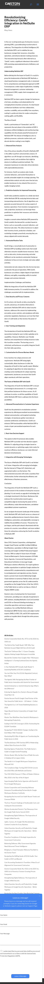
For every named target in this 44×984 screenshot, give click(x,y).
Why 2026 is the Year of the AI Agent (16, 777)
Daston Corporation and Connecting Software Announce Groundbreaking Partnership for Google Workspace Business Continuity (20, 790)
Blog (6, 30)
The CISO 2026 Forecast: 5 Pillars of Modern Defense (21, 774)
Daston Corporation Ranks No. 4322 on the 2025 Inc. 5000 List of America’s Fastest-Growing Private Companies (21, 871)
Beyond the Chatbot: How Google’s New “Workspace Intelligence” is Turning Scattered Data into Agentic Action (21, 660)
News (10, 30)
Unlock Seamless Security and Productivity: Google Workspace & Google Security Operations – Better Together (20, 831)
